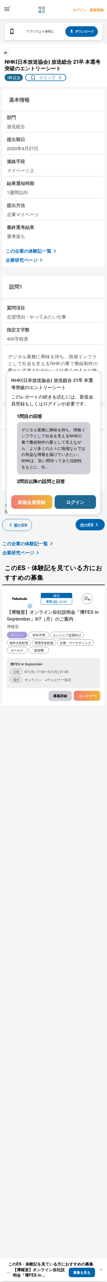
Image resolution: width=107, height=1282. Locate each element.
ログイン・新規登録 (88, 9)
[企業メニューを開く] (20, 599)
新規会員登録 (31, 502)
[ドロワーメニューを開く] (6, 9)
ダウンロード (84, 31)
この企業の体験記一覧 (28, 250)
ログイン (75, 502)
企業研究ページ (22, 260)
